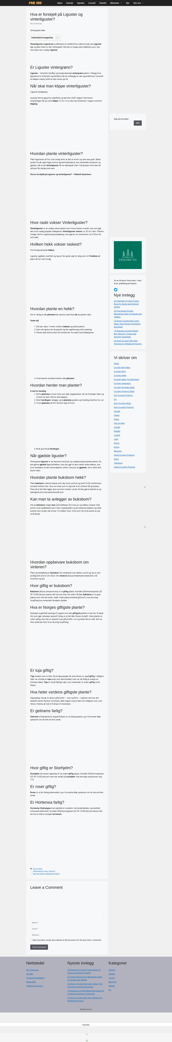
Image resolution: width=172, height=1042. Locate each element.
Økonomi (114, 3)
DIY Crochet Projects (123, 395)
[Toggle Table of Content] (56, 37)
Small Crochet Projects (124, 455)
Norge (116, 443)
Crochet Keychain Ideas (124, 387)
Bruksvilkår (31, 982)
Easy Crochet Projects (124, 407)
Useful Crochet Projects (124, 467)
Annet (116, 363)
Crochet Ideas (120, 375)
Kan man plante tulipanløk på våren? (46, 874)
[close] (87, 1034)
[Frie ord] (35, 3)
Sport (116, 459)
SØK (138, 123)
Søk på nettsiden (121, 119)
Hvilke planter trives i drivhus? (44, 871)
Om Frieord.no (32, 970)
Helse (116, 419)
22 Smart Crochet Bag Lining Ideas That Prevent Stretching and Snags (127, 324)
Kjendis (80, 3)
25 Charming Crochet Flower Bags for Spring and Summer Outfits (126, 304)
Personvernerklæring (35, 978)
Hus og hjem (37, 869)
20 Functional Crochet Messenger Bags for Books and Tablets (128, 314)
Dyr (127, 3)
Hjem (59, 3)
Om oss (137, 3)
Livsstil (91, 3)
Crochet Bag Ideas (122, 367)
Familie (102, 3)
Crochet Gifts (120, 371)
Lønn (116, 439)
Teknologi (118, 463)
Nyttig (116, 447)
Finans (116, 415)
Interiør (69, 3)
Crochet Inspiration (122, 383)
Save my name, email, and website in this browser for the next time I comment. (67, 940)
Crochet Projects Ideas (124, 391)
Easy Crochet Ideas (122, 403)
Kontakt (29, 974)
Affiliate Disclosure (34, 986)
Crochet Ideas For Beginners (126, 379)
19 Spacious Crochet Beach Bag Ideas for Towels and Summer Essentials (126, 334)
